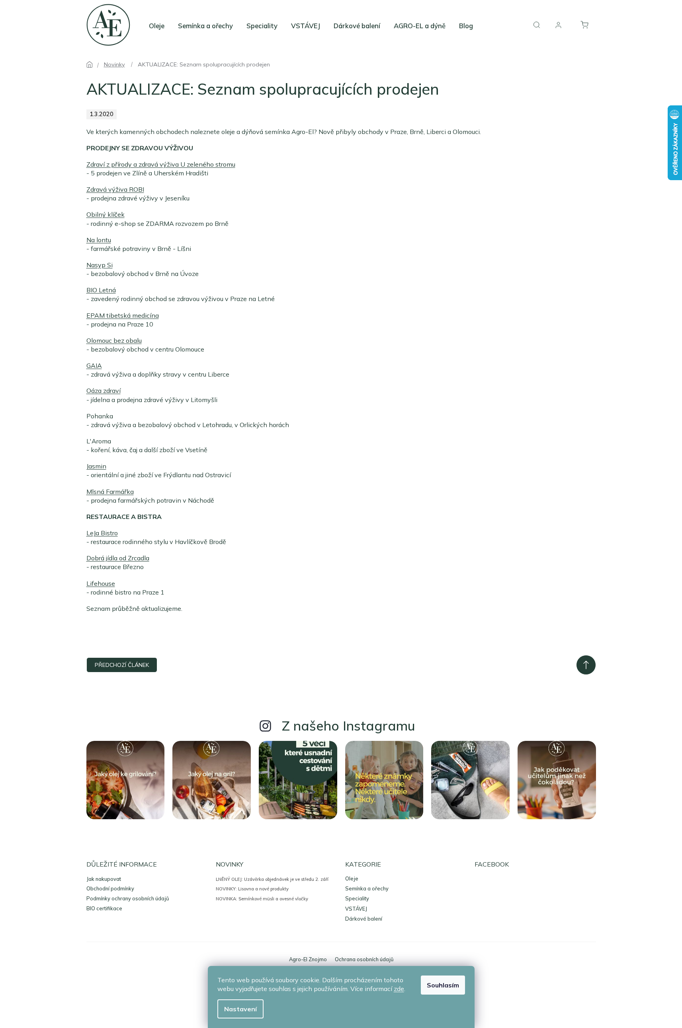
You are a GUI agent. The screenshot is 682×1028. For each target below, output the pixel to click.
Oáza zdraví (103, 390)
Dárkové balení (363, 919)
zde (399, 989)
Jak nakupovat (103, 879)
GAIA (94, 365)
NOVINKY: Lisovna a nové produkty (252, 889)
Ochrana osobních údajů (364, 959)
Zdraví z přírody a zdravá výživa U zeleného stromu (160, 164)
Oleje (351, 879)
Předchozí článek (122, 664)
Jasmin (96, 466)
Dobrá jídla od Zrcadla (117, 558)
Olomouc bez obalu (114, 340)
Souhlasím (443, 985)
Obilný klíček (105, 214)
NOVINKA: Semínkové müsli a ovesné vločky (262, 899)
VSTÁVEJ (356, 909)
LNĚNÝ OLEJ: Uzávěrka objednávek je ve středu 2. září (272, 879)
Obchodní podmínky (110, 888)
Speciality (357, 899)
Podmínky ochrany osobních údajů (127, 898)
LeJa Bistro (102, 533)
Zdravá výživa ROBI (115, 189)
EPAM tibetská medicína (122, 315)
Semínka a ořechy (367, 889)
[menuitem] (156, 26)
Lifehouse (100, 583)
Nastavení (240, 1009)
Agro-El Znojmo (308, 959)
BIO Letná (101, 290)
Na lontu (98, 240)
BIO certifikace (104, 908)
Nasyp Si (99, 265)
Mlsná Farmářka (110, 492)
